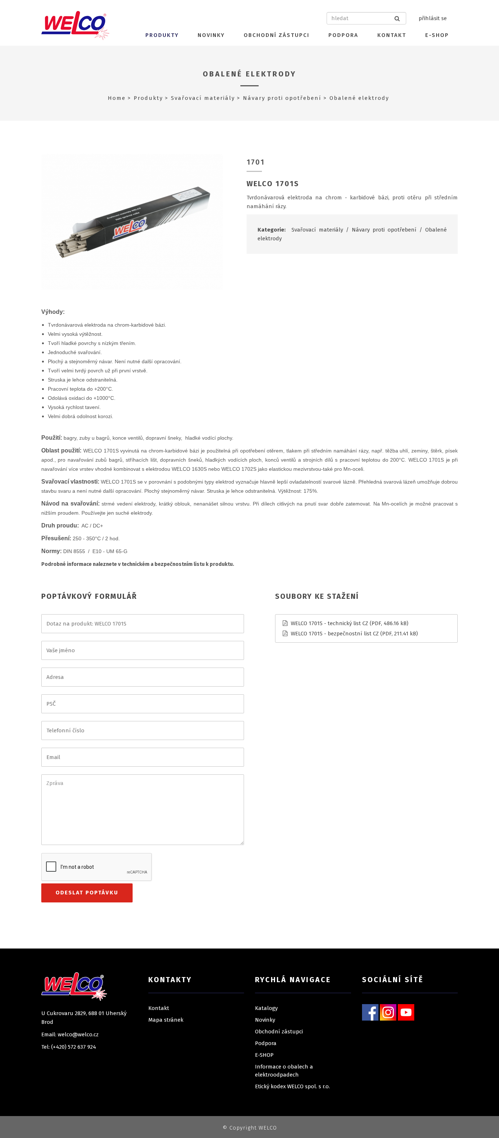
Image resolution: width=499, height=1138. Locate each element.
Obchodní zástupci (276, 35)
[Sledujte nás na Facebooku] (370, 1012)
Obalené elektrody (250, 74)
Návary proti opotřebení (282, 98)
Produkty (162, 35)
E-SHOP (437, 35)
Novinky (211, 35)
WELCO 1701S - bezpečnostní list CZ (335, 633)
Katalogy (266, 1008)
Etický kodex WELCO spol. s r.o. (292, 1086)
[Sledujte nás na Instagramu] (388, 1012)
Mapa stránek (165, 1020)
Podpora (343, 35)
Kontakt (391, 35)
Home (117, 98)
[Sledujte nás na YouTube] (406, 1012)
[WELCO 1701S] (132, 221)
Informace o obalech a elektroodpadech (284, 1070)
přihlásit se (433, 18)
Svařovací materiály (203, 98)
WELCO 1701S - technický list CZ (329, 623)
